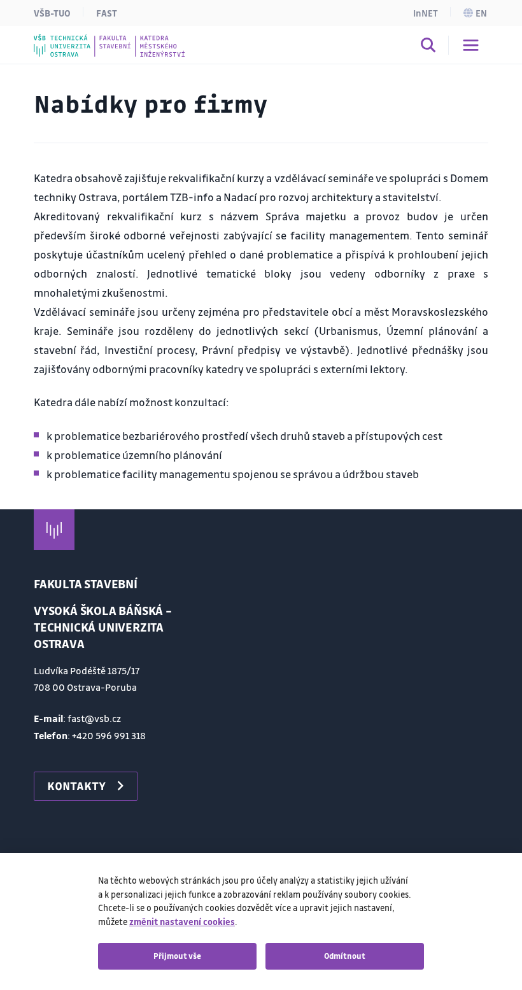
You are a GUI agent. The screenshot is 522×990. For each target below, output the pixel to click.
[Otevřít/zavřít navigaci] (471, 45)
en (481, 12)
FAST (106, 12)
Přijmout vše (177, 956)
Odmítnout (344, 956)
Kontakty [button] (76, 786)
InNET (425, 12)
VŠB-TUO (52, 12)
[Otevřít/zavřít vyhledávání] (428, 47)
